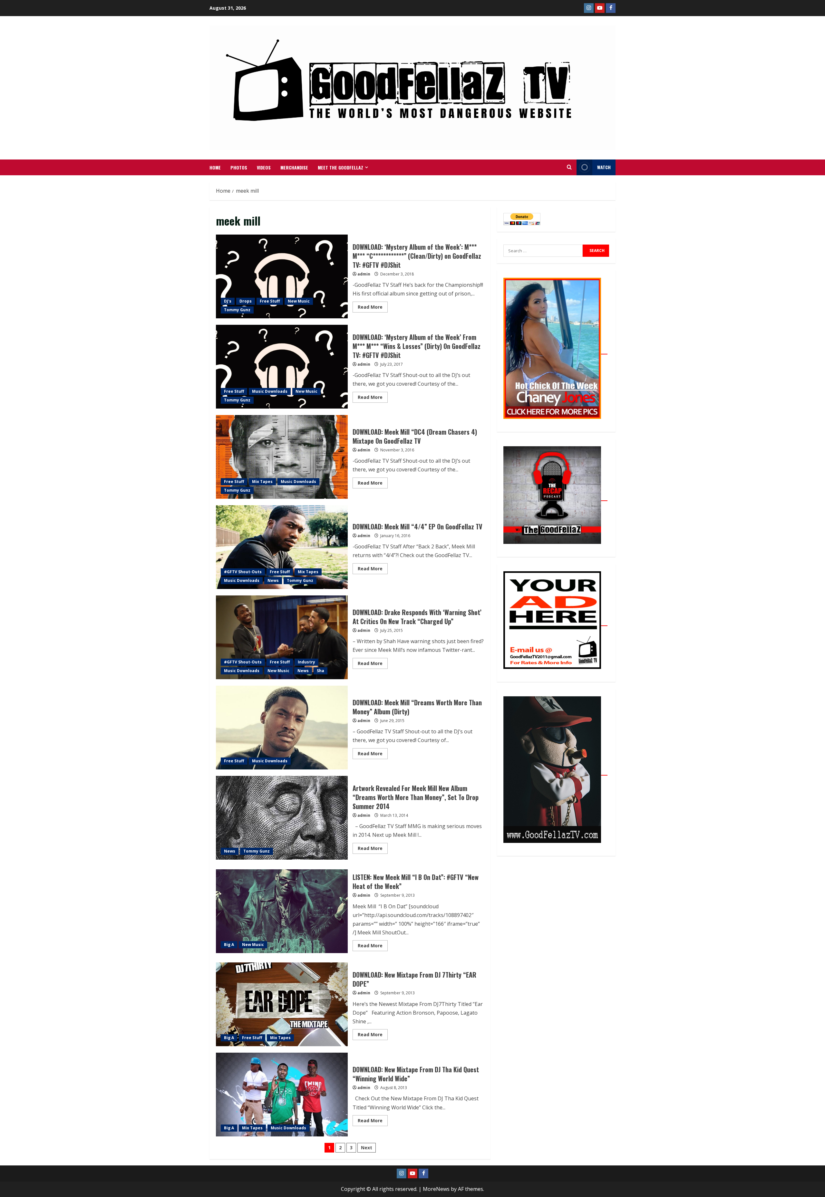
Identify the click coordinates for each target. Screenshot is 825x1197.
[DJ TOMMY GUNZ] (600, 8)
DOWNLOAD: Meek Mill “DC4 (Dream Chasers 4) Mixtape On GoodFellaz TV (282, 457)
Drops (245, 301)
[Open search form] (569, 167)
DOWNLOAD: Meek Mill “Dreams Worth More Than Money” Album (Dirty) (282, 727)
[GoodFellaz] (555, 772)
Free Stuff (270, 301)
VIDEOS (264, 167)
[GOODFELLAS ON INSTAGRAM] (589, 8)
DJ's (227, 301)
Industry (306, 662)
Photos (238, 167)
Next (366, 1147)
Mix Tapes (262, 481)
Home (215, 167)
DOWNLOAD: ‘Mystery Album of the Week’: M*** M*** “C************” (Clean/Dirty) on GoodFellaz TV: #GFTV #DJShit (282, 276)
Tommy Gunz (237, 310)
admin (363, 274)
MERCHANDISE (294, 167)
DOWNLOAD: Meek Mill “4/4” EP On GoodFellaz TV (282, 547)
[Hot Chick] (555, 350)
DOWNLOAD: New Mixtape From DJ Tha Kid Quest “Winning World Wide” (282, 1094)
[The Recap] (555, 497)
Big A (229, 944)
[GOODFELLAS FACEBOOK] (611, 8)
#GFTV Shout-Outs (243, 571)
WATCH (604, 167)
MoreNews (436, 1188)
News (273, 580)
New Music (299, 301)
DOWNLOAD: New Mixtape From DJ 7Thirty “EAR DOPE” (282, 1004)
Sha (320, 670)
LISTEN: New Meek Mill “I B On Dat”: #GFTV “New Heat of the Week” (282, 911)
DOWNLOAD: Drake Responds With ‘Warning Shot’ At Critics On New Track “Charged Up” (282, 637)
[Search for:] (543, 251)
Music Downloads (269, 391)
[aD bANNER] (555, 622)
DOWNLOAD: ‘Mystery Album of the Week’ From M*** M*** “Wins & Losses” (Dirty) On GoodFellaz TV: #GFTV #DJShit (282, 367)
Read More (373, 306)
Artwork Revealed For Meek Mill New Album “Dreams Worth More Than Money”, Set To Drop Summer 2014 (282, 818)
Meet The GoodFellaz (340, 167)
